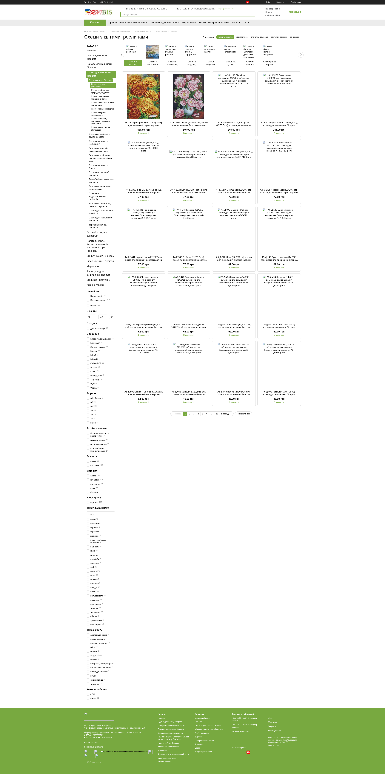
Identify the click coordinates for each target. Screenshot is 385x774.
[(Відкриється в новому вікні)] (150, 752)
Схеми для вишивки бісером (171, 729)
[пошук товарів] (253, 14)
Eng (94, 2)
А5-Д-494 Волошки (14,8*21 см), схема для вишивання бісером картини (279, 327)
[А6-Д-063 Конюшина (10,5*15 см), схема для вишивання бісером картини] (188, 365)
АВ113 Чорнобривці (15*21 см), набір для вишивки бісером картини (143, 124)
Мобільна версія (94, 762)
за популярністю (225, 37)
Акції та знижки (189, 22)
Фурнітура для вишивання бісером (173, 754)
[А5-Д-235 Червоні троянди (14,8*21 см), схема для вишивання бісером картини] (143, 298)
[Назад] (121, 54)
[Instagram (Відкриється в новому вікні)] (237, 2)
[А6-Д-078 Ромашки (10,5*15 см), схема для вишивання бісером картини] (279, 365)
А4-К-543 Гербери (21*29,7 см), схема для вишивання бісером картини (189, 260)
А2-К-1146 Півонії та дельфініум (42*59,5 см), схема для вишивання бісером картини (234, 125)
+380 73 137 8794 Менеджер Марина (194, 9)
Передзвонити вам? (226, 9)
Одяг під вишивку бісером (170, 722)
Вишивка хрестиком (98, 279)
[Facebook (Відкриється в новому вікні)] (244, 2)
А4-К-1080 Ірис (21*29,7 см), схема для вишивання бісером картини (143, 191)
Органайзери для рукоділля (170, 733)
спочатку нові (242, 37)
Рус (89, 2)
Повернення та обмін (218, 22)
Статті (246, 22)
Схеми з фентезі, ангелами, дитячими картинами (100, 121)
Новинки (92, 50)
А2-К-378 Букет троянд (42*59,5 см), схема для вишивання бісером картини (279, 125)
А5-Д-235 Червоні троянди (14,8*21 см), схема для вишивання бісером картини (143, 327)
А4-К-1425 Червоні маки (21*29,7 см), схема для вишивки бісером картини (279, 191)
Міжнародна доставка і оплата (165, 22)
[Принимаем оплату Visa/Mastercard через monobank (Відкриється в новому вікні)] (124, 752)
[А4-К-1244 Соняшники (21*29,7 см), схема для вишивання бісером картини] (234, 163)
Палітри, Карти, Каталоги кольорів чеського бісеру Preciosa (173, 738)
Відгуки (202, 22)
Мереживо (93, 266)
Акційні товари (95, 285)
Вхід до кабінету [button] (202, 718)
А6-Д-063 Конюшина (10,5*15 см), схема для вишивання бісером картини (189, 394)
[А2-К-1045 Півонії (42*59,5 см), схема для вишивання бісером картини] (188, 96)
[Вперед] (301, 55)
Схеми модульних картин (102, 109)
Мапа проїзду (273, 745)
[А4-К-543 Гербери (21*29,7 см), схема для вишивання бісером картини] (188, 231)
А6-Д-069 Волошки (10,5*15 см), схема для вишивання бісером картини (233, 394)
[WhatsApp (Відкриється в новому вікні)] (255, 2)
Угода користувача (203, 752)
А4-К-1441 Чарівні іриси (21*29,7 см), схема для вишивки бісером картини (143, 258)
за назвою (294, 37)
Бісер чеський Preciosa (100, 261)
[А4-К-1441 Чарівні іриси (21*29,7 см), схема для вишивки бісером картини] (143, 231)
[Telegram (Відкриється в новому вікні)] (251, 2)
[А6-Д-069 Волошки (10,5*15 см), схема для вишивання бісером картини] (234, 365)
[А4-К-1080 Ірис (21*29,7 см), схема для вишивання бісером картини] (143, 163)
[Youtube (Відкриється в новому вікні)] (247, 2)
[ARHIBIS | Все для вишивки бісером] (99, 716)
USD (111, 2)
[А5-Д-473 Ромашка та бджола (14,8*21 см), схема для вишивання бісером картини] (188, 298)
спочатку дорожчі (279, 37)
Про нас (113, 22)
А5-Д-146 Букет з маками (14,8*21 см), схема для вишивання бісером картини (279, 260)
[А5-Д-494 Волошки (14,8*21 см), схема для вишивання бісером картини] (279, 298)
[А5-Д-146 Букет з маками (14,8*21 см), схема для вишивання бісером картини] (279, 231)
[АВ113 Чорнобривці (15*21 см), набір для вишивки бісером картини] (143, 96)
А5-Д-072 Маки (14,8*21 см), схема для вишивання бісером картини (234, 258)
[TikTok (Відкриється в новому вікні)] (240, 2)
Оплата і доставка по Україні (133, 22)
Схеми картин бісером (100, 80)
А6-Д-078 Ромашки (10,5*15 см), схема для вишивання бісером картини (279, 394)
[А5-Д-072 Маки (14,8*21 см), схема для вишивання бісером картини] (234, 231)
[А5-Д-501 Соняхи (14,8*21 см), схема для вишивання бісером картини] (143, 365)
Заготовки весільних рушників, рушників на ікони (100, 158)
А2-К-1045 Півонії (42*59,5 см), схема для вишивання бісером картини (189, 124)
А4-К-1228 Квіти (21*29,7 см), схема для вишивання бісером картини (188, 191)
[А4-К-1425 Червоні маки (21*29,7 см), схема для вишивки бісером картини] (279, 163)
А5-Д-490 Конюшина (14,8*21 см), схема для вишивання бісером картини (234, 327)
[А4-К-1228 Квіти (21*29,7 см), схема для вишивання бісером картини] (188, 163)
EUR (106, 2)
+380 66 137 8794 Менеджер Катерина (146, 9)
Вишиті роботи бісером (100, 256)
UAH (101, 2)
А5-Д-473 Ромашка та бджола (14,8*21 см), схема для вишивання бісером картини (189, 327)
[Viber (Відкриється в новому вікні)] (258, 2)
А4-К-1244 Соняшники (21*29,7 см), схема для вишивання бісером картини (234, 192)
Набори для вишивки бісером (171, 725)
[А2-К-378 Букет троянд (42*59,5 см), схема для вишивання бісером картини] (279, 96)
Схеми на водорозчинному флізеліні (97, 196)
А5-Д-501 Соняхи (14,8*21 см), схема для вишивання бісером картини (144, 393)
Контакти (236, 22)
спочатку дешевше (259, 37)
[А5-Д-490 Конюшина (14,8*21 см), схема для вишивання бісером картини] (234, 298)
